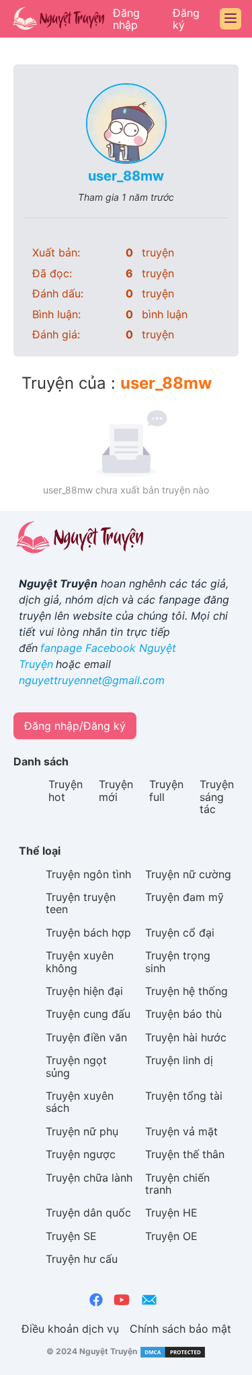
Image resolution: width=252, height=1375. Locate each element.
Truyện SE (71, 1236)
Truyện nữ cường (188, 874)
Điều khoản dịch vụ (70, 1328)
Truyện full (166, 790)
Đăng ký (186, 19)
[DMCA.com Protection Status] (171, 1352)
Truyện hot (65, 790)
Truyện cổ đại (179, 932)
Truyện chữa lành (89, 1177)
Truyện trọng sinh (177, 961)
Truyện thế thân (184, 1154)
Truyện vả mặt (181, 1131)
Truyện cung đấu (88, 1014)
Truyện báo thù (183, 1014)
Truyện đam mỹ (184, 897)
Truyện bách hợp (88, 932)
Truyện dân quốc (88, 1212)
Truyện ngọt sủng (76, 1066)
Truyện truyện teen (81, 903)
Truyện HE (171, 1212)
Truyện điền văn (86, 1037)
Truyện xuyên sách (80, 1102)
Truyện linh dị (179, 1060)
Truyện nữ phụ (82, 1131)
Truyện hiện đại (84, 991)
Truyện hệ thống (186, 991)
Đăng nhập (126, 19)
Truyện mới (116, 790)
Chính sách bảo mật (180, 1328)
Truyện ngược (81, 1154)
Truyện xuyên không (80, 961)
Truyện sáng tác (217, 796)
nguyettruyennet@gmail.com (92, 680)
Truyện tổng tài (183, 1095)
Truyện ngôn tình (88, 874)
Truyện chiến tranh (177, 1183)
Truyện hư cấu (82, 1259)
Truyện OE (171, 1236)
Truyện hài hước (185, 1037)
